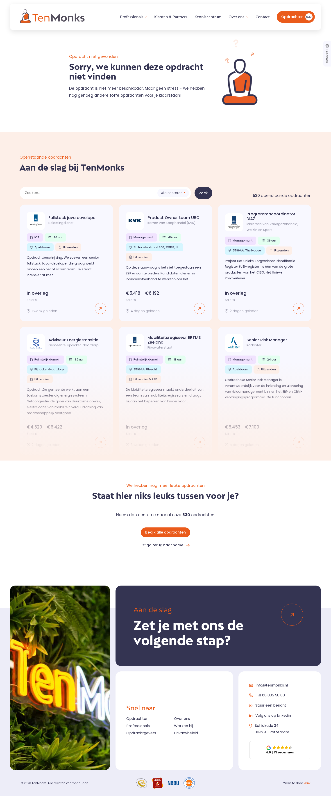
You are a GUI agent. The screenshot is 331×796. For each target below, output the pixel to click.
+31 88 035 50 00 (270, 695)
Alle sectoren (172, 193)
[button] (279, 750)
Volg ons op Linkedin (273, 715)
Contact (263, 17)
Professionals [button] (131, 17)
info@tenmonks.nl (272, 685)
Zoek (203, 193)
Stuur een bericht (270, 705)
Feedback (327, 56)
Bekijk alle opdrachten (165, 532)
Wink (307, 783)
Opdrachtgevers (141, 733)
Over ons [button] (237, 17)
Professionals (138, 725)
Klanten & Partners (170, 17)
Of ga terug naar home (162, 545)
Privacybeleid (186, 733)
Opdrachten (296, 16)
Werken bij (183, 725)
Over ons (182, 718)
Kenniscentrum (208, 17)
